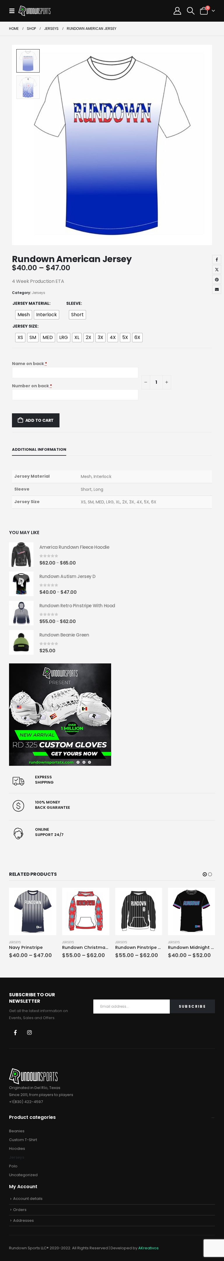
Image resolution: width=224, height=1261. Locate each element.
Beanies (16, 1131)
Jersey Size (25, 326)
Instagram (29, 1032)
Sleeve (73, 303)
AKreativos (148, 1248)
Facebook (216, 259)
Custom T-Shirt (23, 1140)
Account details (28, 1198)
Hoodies (17, 1148)
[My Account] (177, 11)
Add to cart (39, 420)
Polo (13, 1166)
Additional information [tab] (39, 449)
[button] (13, 11)
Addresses (23, 1220)
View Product (46, 895)
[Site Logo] (34, 11)
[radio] (23, 314)
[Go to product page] (21, 554)
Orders (20, 1209)
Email (216, 289)
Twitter (216, 269)
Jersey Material (31, 303)
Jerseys (38, 292)
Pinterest (216, 279)
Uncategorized (23, 1175)
